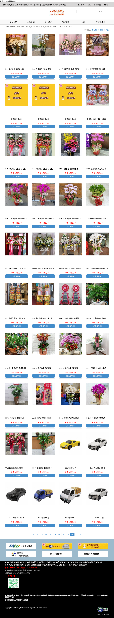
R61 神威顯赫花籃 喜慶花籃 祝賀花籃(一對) (48, 169)
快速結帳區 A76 (16, 119)
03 (46, 534)
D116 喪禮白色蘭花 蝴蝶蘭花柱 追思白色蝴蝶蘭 (76, 418)
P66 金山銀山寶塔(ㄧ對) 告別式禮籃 (45, 318)
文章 (83, 22)
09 (72, 534)
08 (68, 534)
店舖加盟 (97, 4)
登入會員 (81, 4)
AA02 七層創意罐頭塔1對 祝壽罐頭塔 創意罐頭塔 (77, 318)
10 (76, 534)
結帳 (106, 4)
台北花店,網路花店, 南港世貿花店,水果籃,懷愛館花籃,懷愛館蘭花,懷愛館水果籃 (34, 4)
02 (42, 534)
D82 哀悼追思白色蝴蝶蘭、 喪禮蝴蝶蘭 (46, 69)
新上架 (94, 30)
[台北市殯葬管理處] (21, 554)
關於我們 (48, 22)
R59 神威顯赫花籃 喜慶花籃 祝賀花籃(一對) (21, 169)
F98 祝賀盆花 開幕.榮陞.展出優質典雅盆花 (74, 169)
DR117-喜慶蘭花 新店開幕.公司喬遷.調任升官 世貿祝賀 (52, 218)
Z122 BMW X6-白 (97, 517)
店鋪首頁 (13, 22)
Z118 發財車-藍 (43, 517)
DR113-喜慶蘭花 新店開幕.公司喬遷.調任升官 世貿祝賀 (25, 218)
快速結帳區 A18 (43, 119)
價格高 (100, 30)
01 (37, 534)
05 (55, 534)
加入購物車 (16, 77)
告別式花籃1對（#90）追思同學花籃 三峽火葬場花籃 (51, 268)
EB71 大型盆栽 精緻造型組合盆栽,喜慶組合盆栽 (23, 418)
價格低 (106, 30)
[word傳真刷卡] (57, 546)
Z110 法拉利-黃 (70, 468)
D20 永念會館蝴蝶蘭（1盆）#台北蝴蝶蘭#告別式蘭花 (25, 69)
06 (59, 534)
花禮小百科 (100, 22)
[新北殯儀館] (57, 554)
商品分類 (31, 22)
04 (50, 534)
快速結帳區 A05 (70, 119)
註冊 (89, 4)
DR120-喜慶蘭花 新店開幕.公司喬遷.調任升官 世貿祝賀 (79, 218)
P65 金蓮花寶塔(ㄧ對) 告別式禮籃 (17, 318)
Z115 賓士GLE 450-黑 (16, 517)
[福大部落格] (93, 546)
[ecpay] (21, 546)
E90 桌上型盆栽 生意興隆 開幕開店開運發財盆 (22, 368)
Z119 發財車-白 (70, 517)
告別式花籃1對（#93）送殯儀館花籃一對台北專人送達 (79, 268)
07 (63, 534)
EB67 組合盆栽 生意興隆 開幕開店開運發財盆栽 (49, 468)
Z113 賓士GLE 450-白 (97, 468)
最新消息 (65, 22)
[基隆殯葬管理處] (93, 554)
